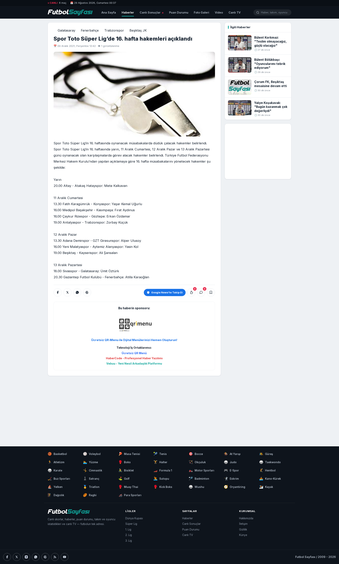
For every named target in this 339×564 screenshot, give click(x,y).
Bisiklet (126, 470)
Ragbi (90, 495)
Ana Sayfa (108, 12)
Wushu (196, 487)
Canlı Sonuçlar (150, 12)
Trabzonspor (114, 30)
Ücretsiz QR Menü (134, 353)
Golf (124, 478)
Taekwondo (270, 462)
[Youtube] (64, 557)
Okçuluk (197, 462)
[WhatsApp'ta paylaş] (77, 292)
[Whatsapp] (36, 557)
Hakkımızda (246, 518)
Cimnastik (92, 470)
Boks (124, 462)
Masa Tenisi (129, 454)
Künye (243, 535)
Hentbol (267, 470)
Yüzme (90, 462)
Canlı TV (235, 12)
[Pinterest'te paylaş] (87, 292)
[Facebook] (7, 557)
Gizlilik (243, 529)
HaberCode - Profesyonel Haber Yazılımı (134, 358)
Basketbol (57, 454)
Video (219, 12)
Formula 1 (162, 470)
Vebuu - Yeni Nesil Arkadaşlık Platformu (134, 363)
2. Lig (128, 535)
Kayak (266, 487)
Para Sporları (130, 495)
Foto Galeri (201, 12)
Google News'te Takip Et (167, 292)
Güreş (266, 454)
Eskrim (231, 478)
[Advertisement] (134, 407)
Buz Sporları (59, 478)
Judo (230, 462)
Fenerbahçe (90, 30)
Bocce (196, 454)
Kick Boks (162, 487)
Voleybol (92, 454)
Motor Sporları (201, 470)
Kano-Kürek (270, 478)
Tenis (160, 454)
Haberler (128, 12)
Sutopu (161, 478)
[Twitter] (17, 557)
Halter (160, 462)
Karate (55, 470)
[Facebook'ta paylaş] (58, 292)
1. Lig (128, 529)
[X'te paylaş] (67, 292)
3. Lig (128, 540)
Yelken (55, 487)
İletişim (243, 523)
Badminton (199, 478)
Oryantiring (234, 487)
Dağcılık (56, 495)
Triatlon (91, 487)
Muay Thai (128, 487)
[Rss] (55, 557)
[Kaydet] (211, 292)
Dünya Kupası (134, 518)
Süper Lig (131, 523)
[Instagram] (26, 557)
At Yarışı (232, 454)
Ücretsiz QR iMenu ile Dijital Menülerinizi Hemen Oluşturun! (134, 340)
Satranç (91, 478)
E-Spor (231, 470)
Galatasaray (66, 30)
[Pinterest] (45, 557)
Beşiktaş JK (138, 30)
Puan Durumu (178, 12)
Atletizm (56, 462)
